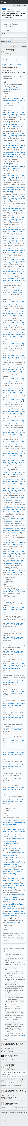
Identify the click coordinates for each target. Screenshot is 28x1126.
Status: (7, 36)
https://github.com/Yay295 (13, 200)
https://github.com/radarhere (14, 137)
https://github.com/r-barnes (13, 464)
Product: (7, 23)
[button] (24, 2)
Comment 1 (7, 1069)
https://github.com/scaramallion (14, 242)
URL (9, 41)
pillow (8, 81)
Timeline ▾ (24, 46)
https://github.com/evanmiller (14, 544)
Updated (6, 1046)
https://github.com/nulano (13, 168)
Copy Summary (16, 5)
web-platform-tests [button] (14, 24)
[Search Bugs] (19, 2)
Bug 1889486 (10, 9)
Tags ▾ (17, 46)
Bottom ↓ (12, 46)
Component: (6, 24)
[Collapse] (25, 52)
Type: (7, 26)
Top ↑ (3, 1121)
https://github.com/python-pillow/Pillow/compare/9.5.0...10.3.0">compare (14, 923)
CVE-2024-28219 (8, 109)
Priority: (7, 29)
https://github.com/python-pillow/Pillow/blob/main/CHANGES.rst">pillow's (14, 591)
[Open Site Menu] (2, 2)
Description (7, 54)
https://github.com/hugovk (13, 116)
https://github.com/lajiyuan (13, 511)
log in (8, 1112)
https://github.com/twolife (13, 555)
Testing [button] (12, 23)
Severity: (7, 30)
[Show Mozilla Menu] (5, 2)
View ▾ (24, 5)
